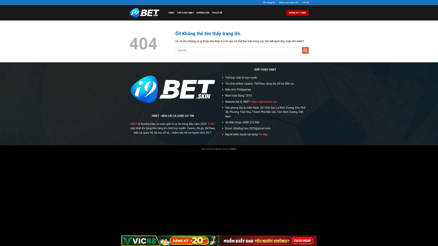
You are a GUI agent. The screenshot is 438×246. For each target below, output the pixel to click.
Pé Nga (263, 134)
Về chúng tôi (269, 2)
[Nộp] (305, 50)
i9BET (172, 12)
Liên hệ (305, 2)
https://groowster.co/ (264, 101)
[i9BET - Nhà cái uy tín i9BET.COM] (146, 12)
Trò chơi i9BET (185, 12)
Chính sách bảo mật (288, 2)
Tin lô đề (217, 12)
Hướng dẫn (202, 12)
